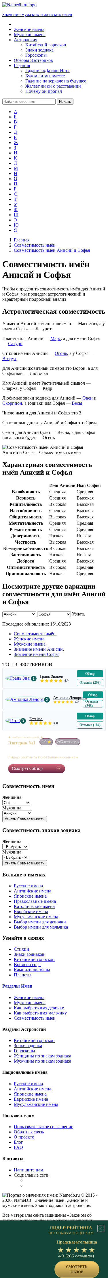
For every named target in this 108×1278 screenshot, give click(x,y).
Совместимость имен (35, 1018)
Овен (87, 398)
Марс (55, 338)
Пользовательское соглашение (43, 1126)
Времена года (27, 964)
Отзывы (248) (91, 703)
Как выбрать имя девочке (39, 1007)
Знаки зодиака (28, 1045)
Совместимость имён (35, 633)
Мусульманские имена (36, 916)
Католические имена (34, 906)
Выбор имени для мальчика (41, 927)
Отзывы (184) (90, 725)
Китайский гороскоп (34, 959)
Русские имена (28, 885)
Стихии (21, 949)
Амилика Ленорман (70, 697)
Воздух (9, 358)
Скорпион (12, 403)
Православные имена (35, 901)
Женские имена (29, 638)
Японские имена (30, 896)
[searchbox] (29, 102)
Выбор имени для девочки (40, 921)
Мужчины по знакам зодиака (42, 1061)
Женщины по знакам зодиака (42, 1055)
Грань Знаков (51, 676)
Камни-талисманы (32, 969)
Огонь (61, 353)
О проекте (24, 1137)
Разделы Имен (17, 986)
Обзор (90, 674)
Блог (18, 1142)
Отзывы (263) (90, 683)
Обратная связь (29, 1131)
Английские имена (32, 890)
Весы (77, 403)
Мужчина (11, 807)
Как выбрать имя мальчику (40, 1012)
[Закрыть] (101, 1228)
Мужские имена (30, 644)
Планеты (22, 974)
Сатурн (15, 343)
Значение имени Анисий (38, 649)
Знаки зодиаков (29, 954)
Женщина (11, 797)
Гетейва (36, 719)
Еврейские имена (31, 911)
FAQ (18, 1147)
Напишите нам (28, 1169)
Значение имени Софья (36, 654)
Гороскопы (24, 1050)
